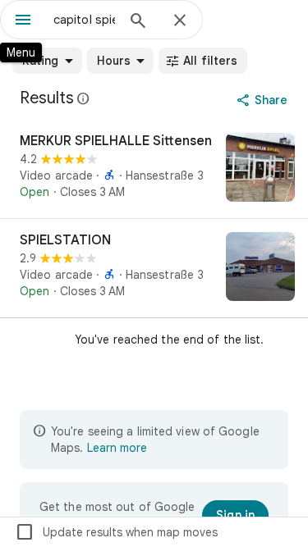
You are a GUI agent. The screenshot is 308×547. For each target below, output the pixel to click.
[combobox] (84, 20)
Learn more (117, 447)
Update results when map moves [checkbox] (116, 532)
